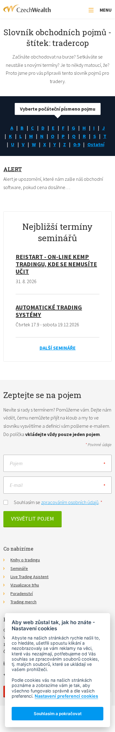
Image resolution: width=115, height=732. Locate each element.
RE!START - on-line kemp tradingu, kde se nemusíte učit (56, 264)
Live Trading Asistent (29, 576)
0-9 (76, 144)
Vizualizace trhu (24, 585)
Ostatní (95, 144)
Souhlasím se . (58, 502)
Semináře (19, 568)
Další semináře (58, 348)
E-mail (16, 485)
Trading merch (23, 602)
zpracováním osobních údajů (69, 502)
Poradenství (21, 593)
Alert (12, 169)
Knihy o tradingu (25, 560)
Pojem (16, 463)
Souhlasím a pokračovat (58, 713)
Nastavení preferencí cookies (66, 696)
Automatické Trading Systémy (49, 310)
